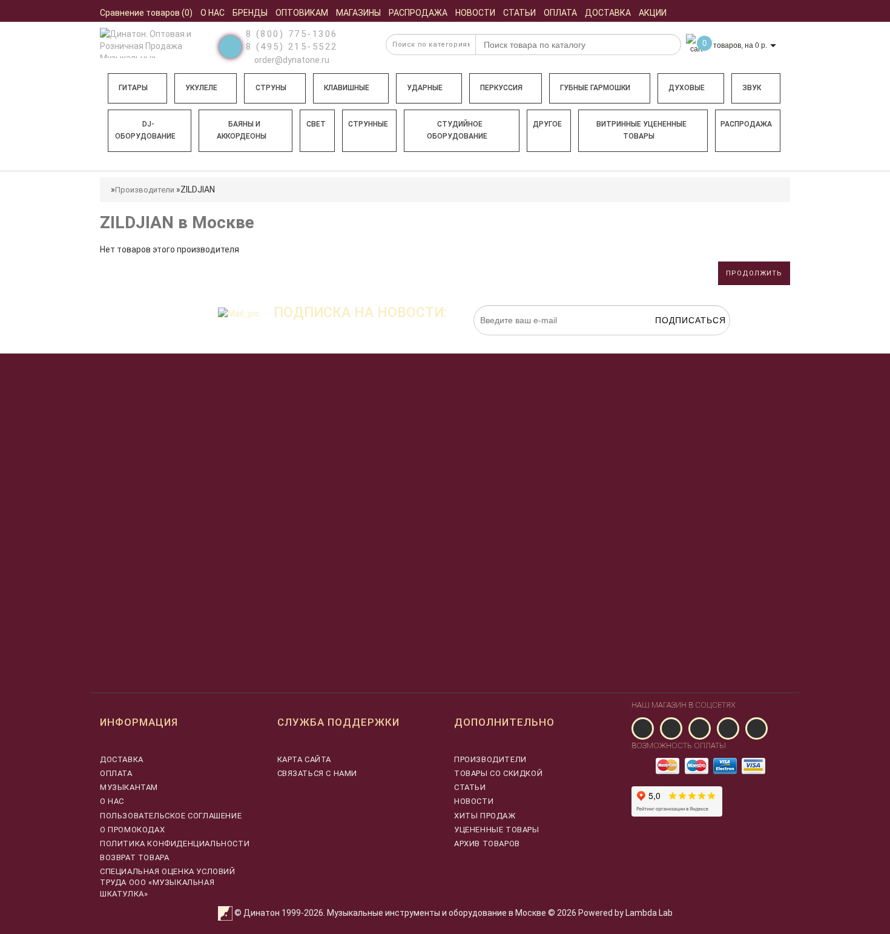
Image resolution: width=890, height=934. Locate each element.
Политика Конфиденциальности (174, 843)
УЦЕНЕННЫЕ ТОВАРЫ (496, 829)
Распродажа (746, 124)
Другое (547, 124)
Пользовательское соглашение (171, 815)
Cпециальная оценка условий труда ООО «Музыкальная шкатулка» (168, 882)
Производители (144, 189)
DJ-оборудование (145, 130)
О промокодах (132, 829)
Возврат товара (134, 857)
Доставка (121, 759)
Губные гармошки (595, 88)
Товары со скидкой (498, 773)
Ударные (425, 88)
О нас (112, 801)
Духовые (686, 88)
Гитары (133, 88)
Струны (270, 88)
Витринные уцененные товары (641, 130)
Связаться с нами (317, 773)
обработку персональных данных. (673, 341)
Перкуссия (501, 88)
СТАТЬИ (470, 787)
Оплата (116, 773)
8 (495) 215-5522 (292, 46)
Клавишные (346, 88)
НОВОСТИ (473, 801)
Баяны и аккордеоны (241, 130)
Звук (751, 88)
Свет (316, 124)
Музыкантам (129, 787)
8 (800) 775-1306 (292, 33)
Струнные (368, 124)
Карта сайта (304, 759)
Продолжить (754, 273)
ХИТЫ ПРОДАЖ (485, 815)
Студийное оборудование (457, 130)
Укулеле (201, 88)
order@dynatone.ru (290, 60)
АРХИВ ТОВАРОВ (487, 843)
